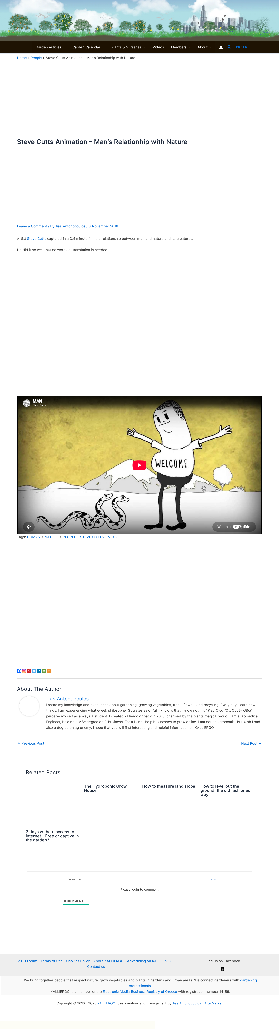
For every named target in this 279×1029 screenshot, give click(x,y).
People (36, 58)
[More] (49, 671)
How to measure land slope (168, 786)
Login (212, 879)
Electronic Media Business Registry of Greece (140, 992)
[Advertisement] (139, 91)
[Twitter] (34, 671)
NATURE (52, 537)
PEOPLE (69, 537)
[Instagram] (24, 671)
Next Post (251, 743)
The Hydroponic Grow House (105, 788)
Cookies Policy (78, 961)
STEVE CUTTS (92, 537)
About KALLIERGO (108, 961)
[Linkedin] (39, 671)
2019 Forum (27, 961)
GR (238, 47)
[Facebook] (19, 671)
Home (22, 58)
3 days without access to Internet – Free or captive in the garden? (52, 835)
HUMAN (33, 537)
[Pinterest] (29, 671)
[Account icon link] (221, 47)
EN (245, 47)
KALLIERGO (106, 1003)
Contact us (96, 967)
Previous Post (30, 743)
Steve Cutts (36, 239)
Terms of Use (52, 961)
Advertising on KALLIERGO (149, 961)
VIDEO (113, 537)
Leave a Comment (32, 226)
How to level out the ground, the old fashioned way (225, 790)
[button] (63, 47)
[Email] (44, 671)
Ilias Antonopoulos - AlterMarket (197, 1003)
